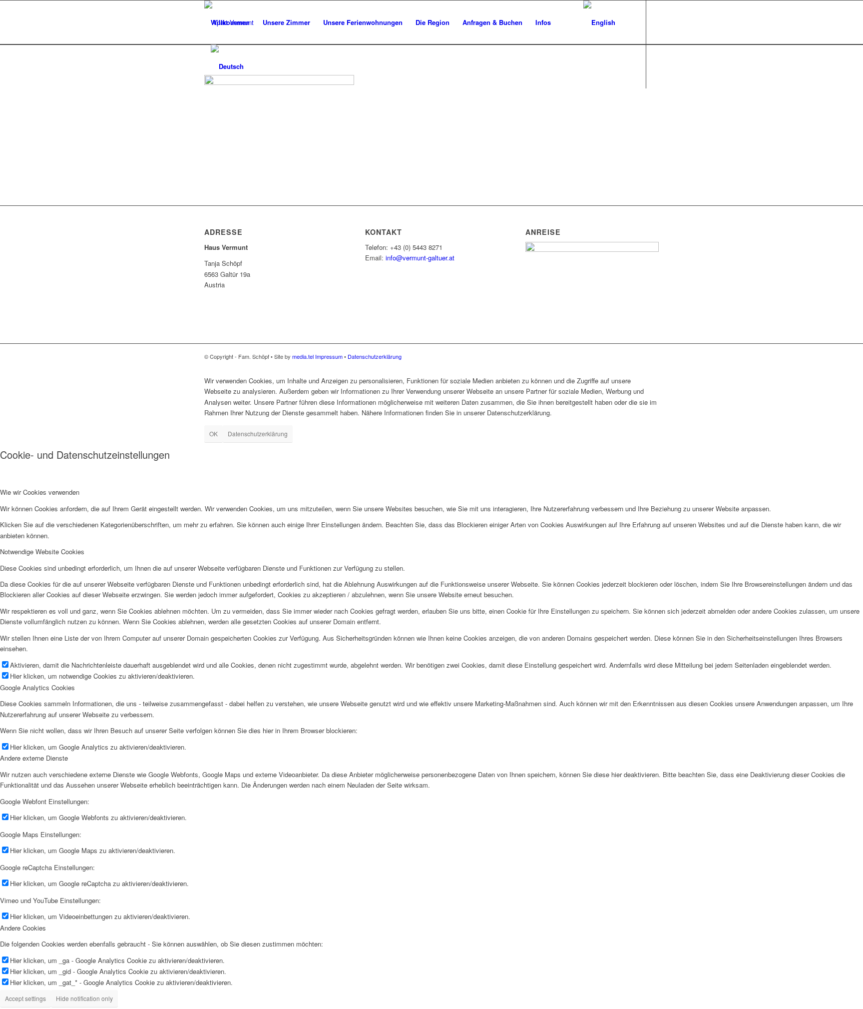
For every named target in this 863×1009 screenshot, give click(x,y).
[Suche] (567, 22)
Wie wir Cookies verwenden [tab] (39, 492)
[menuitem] (230, 22)
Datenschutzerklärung (375, 356)
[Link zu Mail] (207, 109)
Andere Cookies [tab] (23, 928)
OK (213, 433)
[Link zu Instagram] (222, 109)
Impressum (329, 356)
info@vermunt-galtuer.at (420, 257)
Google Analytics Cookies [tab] (37, 687)
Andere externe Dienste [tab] (34, 758)
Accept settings (25, 998)
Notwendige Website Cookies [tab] (42, 551)
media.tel (303, 356)
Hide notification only (84, 998)
